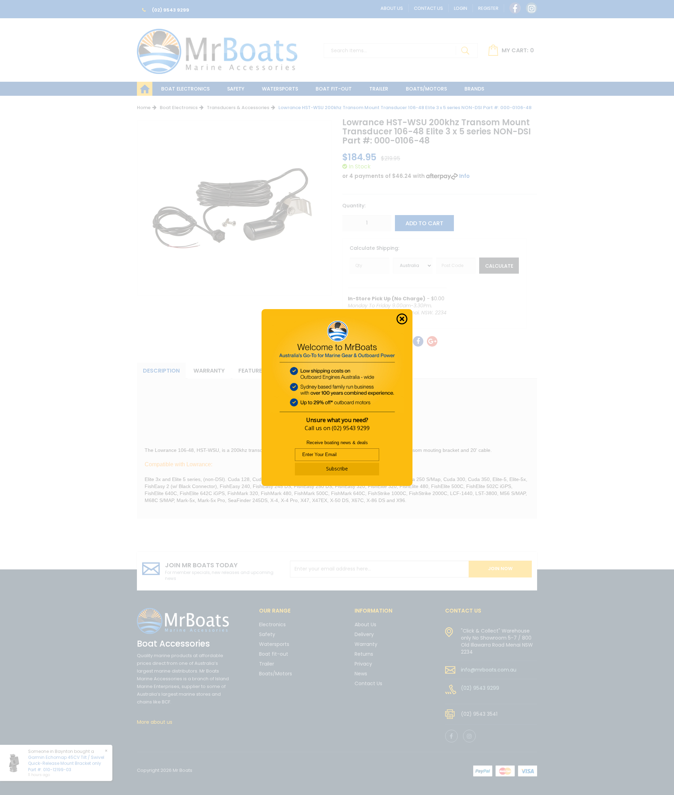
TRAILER (378, 88)
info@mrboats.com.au (488, 669)
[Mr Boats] (217, 48)
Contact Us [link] (368, 683)
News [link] (361, 673)
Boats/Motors (426, 88)
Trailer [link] (266, 663)
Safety (235, 88)
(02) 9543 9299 (170, 10)
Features (251, 371)
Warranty (209, 371)
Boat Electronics (185, 88)
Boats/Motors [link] (275, 673)
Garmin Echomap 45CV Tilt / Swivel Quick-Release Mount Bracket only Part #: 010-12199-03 (66, 763)
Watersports (280, 88)
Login (460, 8)
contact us (463, 610)
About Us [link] (365, 625)
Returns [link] (364, 653)
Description (161, 371)
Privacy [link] (363, 663)
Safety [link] (267, 634)
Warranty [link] (366, 644)
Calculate (499, 265)
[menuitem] (418, 341)
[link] (515, 8)
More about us (154, 722)
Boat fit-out (334, 88)
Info (464, 176)
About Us (392, 8)
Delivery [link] (364, 634)
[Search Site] (465, 50)
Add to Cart (424, 223)
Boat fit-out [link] (273, 653)
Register (488, 8)
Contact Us (428, 8)
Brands (474, 88)
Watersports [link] (274, 644)
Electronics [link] (272, 625)
